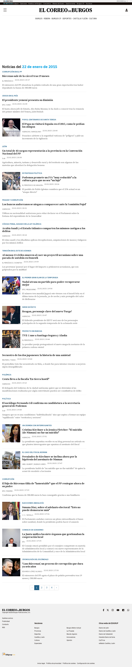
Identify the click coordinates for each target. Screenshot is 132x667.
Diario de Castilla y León (107, 631)
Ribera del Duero (58, 4)
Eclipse (15, 4)
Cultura (93, 18)
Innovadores (71, 637)
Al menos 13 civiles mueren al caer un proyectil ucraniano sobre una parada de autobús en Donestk (42, 257)
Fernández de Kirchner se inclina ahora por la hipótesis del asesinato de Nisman (49, 458)
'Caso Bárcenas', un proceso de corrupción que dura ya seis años (52, 565)
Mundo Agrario (72, 634)
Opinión (69, 640)
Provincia (37, 631)
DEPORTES (67, 18)
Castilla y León (80, 18)
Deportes (37, 634)
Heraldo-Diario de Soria (107, 637)
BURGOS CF (56, 18)
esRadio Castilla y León (107, 643)
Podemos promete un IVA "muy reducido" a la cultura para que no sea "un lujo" (49, 179)
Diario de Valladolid (106, 634)
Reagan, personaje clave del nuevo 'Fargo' (47, 311)
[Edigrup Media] (8, 654)
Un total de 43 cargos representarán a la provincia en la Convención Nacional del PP (42, 152)
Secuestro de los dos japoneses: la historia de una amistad (36, 355)
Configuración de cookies (86, 663)
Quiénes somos (7, 618)
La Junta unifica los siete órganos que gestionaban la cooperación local (53, 536)
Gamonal (23, 4)
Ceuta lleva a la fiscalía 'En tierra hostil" (25, 379)
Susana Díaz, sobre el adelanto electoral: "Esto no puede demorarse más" (51, 509)
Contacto (5, 624)
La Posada (70, 631)
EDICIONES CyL (121, 1)
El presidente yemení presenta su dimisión (27, 100)
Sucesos (89, 4)
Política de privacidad (53, 663)
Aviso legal (41, 663)
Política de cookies (69, 663)
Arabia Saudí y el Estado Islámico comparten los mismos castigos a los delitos (43, 230)
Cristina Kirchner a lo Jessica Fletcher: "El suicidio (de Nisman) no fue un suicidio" (52, 431)
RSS (3, 627)
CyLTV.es (102, 640)
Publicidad (6, 621)
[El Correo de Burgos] (65, 10)
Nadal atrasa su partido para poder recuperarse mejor (51, 283)
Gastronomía (70, 4)
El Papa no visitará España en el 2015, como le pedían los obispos (53, 125)
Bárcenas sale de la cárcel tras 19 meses (25, 76)
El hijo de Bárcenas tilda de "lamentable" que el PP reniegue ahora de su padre (43, 485)
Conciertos (47, 4)
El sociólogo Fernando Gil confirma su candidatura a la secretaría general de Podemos (41, 405)
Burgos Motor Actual (74, 628)
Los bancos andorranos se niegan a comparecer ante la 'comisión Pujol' (44, 204)
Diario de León (104, 628)
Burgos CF (80, 4)
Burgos (38, 18)
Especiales (38, 643)
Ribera (47, 18)
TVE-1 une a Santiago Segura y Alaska (44, 335)
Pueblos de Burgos (35, 4)
